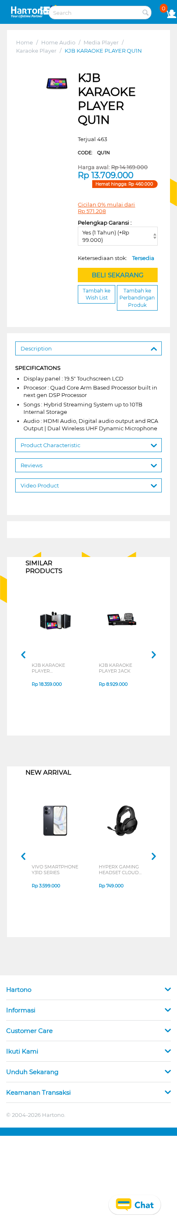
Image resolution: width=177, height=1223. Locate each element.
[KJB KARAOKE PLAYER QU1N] (57, 83)
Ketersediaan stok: (116, 258)
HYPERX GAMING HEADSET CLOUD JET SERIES (119, 869)
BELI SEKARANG (118, 275)
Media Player (101, 42)
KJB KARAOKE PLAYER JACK (115, 668)
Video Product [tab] (40, 485)
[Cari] (145, 13)
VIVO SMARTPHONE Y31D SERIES (55, 869)
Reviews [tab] (31, 465)
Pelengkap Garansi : (105, 222)
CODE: (94, 152)
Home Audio (58, 42)
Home (24, 42)
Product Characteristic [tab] (50, 445)
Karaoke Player (36, 50)
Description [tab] (36, 348)
